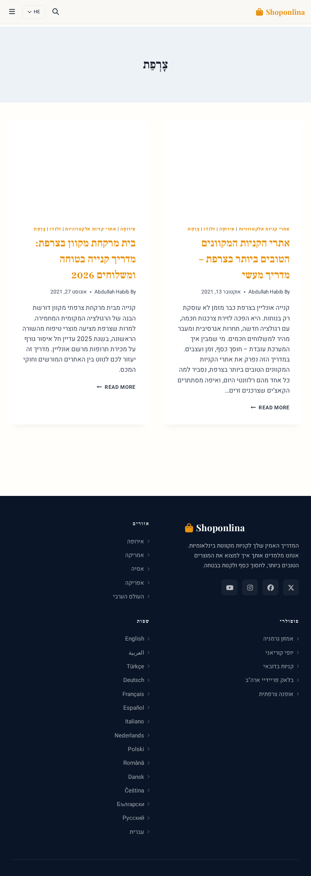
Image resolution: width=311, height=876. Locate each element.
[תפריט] (12, 12)
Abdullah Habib (265, 292)
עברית (137, 832)
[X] (291, 587)
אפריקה (134, 583)
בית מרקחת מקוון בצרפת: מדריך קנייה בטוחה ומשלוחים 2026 (85, 259)
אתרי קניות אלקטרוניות (264, 229)
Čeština (134, 790)
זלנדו (209, 229)
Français (133, 694)
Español (133, 708)
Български (130, 804)
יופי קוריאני (279, 653)
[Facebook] (270, 587)
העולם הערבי (128, 596)
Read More (270, 408)
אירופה (135, 541)
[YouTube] (229, 587)
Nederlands (129, 735)
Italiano (134, 721)
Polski (136, 749)
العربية (136, 653)
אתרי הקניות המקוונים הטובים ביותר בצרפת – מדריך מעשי (244, 259)
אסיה (137, 569)
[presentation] (232, 167)
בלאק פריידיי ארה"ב (269, 680)
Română (133, 763)
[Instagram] (250, 587)
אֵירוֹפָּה (227, 229)
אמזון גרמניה (278, 639)
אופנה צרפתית (276, 694)
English (134, 639)
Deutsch (133, 680)
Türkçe (135, 666)
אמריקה (134, 555)
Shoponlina (285, 12)
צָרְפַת (193, 229)
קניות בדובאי (278, 666)
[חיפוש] (55, 12)
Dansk (136, 777)
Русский (133, 818)
